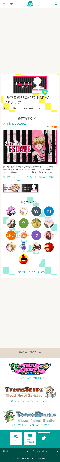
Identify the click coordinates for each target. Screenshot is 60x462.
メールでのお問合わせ (30, 438)
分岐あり (10, 180)
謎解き (52, 177)
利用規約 (5, 451)
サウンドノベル (30, 177)
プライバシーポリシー (40, 451)
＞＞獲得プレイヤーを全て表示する (30, 272)
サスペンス (42, 177)
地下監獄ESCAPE (14, 123)
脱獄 (9, 177)
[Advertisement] (30, 39)
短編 (18, 180)
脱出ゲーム (17, 177)
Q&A (16, 438)
